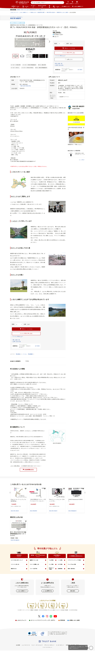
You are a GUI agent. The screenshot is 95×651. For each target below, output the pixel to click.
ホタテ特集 (60, 564)
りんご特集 (51, 564)
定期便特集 (60, 568)
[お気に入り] (91, 648)
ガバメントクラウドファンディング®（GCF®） (43, 620)
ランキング (33, 6)
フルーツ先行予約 (33, 568)
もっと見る (81, 159)
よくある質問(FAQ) (47, 590)
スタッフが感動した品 (34, 564)
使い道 (56, 7)
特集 (49, 6)
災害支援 (62, 620)
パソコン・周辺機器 (27, 354)
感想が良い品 (13, 568)
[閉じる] (86, 646)
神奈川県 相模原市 (15, 540)
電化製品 (18, 354)
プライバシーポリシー (49, 645)
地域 (25, 7)
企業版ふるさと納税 (74, 620)
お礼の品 (15, 7)
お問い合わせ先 (59, 65)
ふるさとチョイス (21, 620)
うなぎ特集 (51, 560)
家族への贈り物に (71, 568)
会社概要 (18, 645)
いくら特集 (60, 560)
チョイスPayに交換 (72, 564)
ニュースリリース (26, 645)
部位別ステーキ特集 (51, 569)
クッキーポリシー (60, 645)
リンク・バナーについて (37, 645)
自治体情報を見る (29, 469)
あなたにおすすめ (42, 6)
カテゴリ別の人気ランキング (17, 560)
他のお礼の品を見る (26, 85)
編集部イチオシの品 (34, 560)
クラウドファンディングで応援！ (74, 560)
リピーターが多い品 (15, 564)
